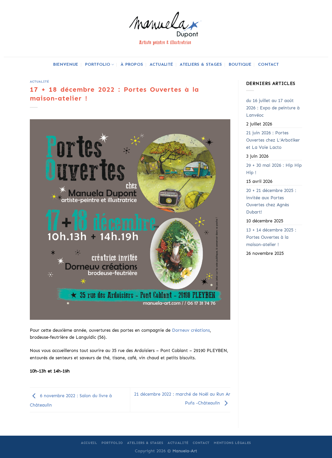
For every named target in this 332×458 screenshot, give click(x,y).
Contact (268, 65)
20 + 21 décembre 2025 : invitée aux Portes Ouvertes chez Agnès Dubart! (271, 201)
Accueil (89, 443)
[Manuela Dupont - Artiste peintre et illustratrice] (166, 28)
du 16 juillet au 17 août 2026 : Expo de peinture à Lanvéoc (273, 108)
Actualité (161, 65)
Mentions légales (232, 443)
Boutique (240, 65)
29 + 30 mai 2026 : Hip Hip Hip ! (274, 169)
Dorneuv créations (191, 330)
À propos (132, 65)
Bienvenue (65, 65)
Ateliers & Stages (201, 65)
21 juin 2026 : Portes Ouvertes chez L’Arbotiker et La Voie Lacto (273, 140)
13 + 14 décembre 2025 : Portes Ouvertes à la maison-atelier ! (271, 237)
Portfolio (97, 65)
